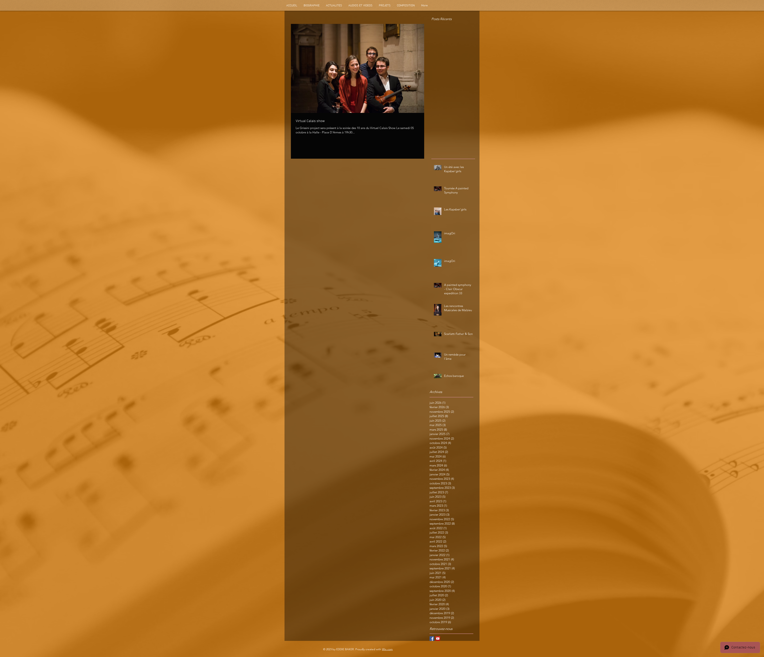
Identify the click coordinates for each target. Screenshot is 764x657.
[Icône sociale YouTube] (438, 638)
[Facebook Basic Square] (432, 638)
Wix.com (387, 649)
